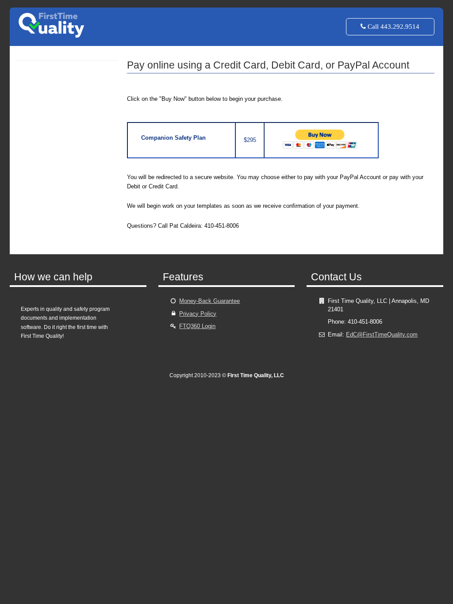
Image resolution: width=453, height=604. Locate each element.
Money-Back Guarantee (209, 301)
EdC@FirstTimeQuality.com (382, 334)
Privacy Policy (197, 313)
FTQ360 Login (197, 326)
